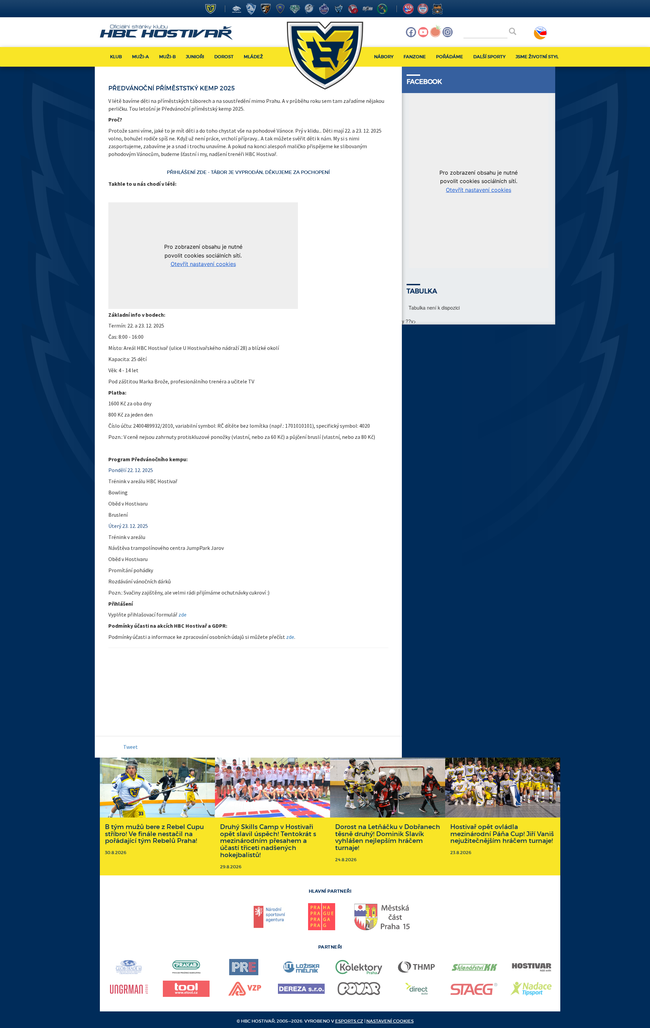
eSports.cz (349, 1021)
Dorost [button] (224, 57)
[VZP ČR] (243, 989)
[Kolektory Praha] (358, 967)
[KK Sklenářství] (474, 967)
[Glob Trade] (128, 967)
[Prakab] (186, 967)
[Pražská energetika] (243, 967)
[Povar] (358, 989)
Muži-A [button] (140, 57)
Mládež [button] (253, 57)
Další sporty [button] (489, 57)
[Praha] (321, 916)
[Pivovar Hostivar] (531, 967)
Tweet (130, 746)
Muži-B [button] (167, 57)
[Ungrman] (128, 989)
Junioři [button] (195, 57)
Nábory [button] (383, 57)
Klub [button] (116, 57)
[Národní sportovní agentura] (269, 916)
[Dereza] (301, 989)
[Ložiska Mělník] (301, 967)
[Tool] (186, 989)
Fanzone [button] (415, 57)
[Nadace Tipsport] (531, 989)
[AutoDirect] (416, 989)
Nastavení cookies (390, 1021)
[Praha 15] (382, 916)
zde (182, 614)
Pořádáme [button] (449, 57)
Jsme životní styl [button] (537, 57)
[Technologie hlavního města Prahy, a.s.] (416, 967)
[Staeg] (474, 989)
